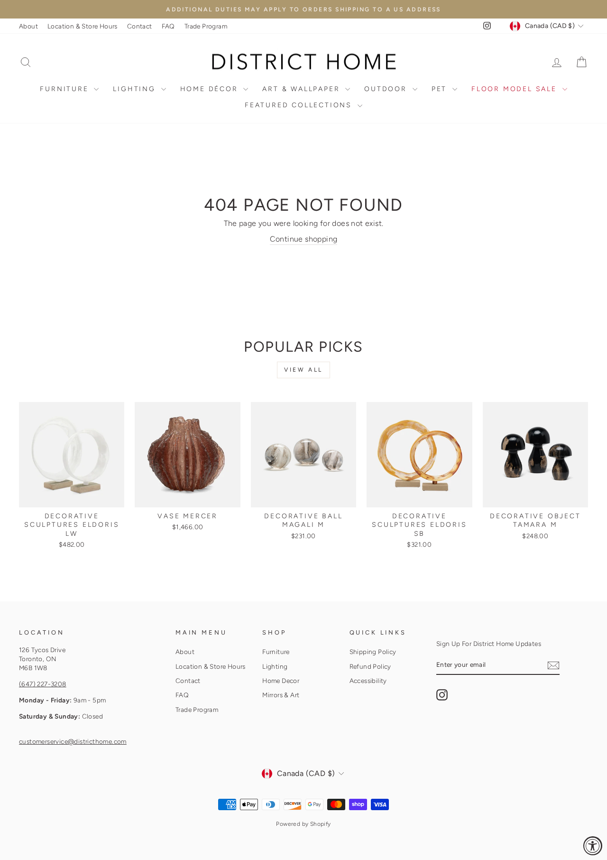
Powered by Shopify (303, 824)
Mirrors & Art (280, 695)
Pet (441, 89)
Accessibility (368, 680)
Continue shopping (304, 238)
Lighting (135, 89)
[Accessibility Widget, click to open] (592, 845)
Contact (139, 26)
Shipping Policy (372, 651)
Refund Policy (370, 666)
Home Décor (210, 89)
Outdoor (387, 89)
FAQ (168, 26)
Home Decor (280, 680)
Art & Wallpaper (302, 89)
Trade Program (205, 26)
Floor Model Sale (515, 89)
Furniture (66, 89)
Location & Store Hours (82, 26)
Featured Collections (300, 105)
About (28, 26)
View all (303, 369)
